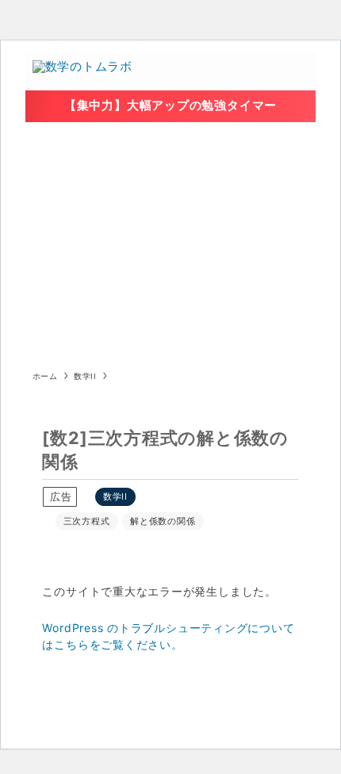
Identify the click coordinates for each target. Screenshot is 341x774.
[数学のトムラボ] (82, 71)
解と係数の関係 (162, 521)
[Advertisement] (170, 241)
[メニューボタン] (297, 71)
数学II (115, 496)
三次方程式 (86, 521)
